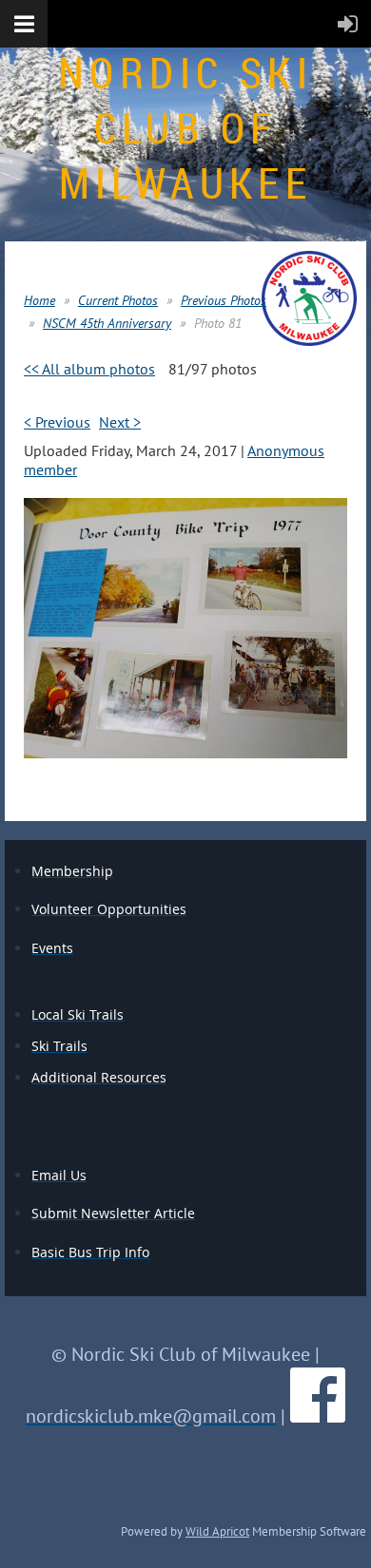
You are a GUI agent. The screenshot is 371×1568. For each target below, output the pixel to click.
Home (39, 300)
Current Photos (118, 300)
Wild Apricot (217, 1530)
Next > (120, 421)
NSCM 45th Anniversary (107, 323)
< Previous (57, 421)
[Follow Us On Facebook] (317, 1416)
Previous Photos (223, 300)
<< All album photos (89, 368)
